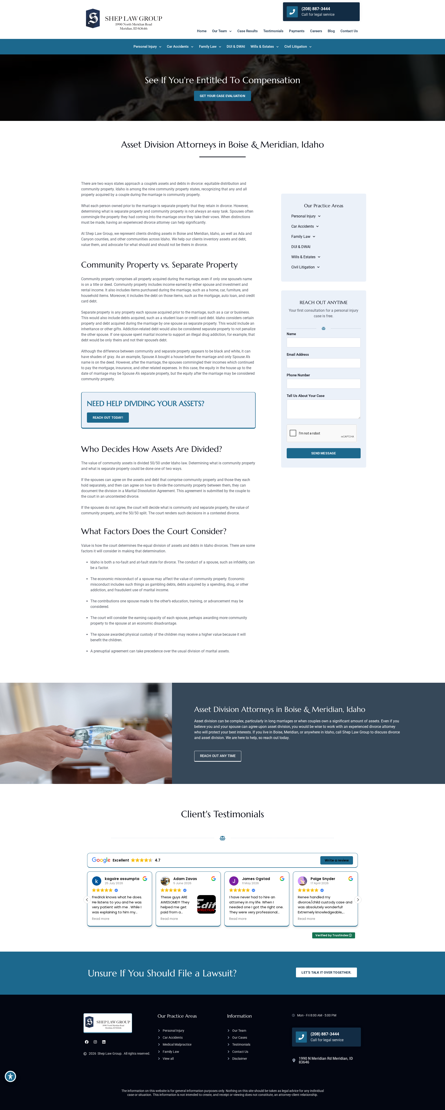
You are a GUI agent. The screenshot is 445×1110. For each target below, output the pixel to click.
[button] (357, 899)
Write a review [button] (337, 860)
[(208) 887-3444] (292, 11)
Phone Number (298, 375)
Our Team (219, 31)
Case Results (247, 31)
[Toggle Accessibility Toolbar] (10, 1076)
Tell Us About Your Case (305, 396)
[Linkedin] (104, 1042)
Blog (331, 31)
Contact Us (349, 31)
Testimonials (273, 31)
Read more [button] (101, 919)
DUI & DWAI (236, 46)
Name (291, 334)
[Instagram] (95, 1042)
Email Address (298, 355)
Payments (297, 31)
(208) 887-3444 (316, 8)
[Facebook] (86, 1042)
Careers (316, 31)
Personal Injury (145, 46)
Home (202, 31)
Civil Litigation (295, 46)
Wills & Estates (262, 46)
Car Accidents (178, 46)
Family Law (207, 46)
